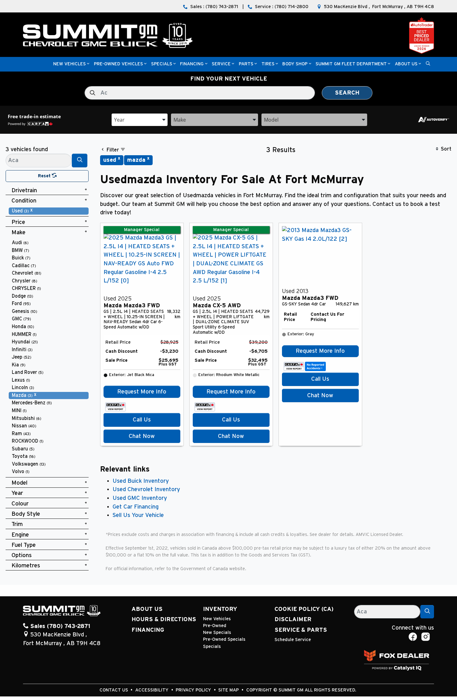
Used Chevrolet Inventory (146, 489)
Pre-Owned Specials (224, 639)
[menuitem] (49, 211)
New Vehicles (217, 619)
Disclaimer (293, 619)
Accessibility (152, 690)
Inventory (220, 609)
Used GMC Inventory (140, 498)
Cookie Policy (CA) (304, 609)
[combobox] (139, 119)
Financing (148, 630)
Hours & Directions (164, 619)
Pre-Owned (214, 625)
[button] (69, 64)
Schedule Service (293, 639)
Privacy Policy (194, 690)
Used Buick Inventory (141, 481)
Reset (45, 176)
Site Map (229, 690)
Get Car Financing (136, 507)
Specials (212, 646)
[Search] (79, 160)
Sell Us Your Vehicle (138, 515)
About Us (147, 609)
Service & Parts (301, 630)
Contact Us (114, 690)
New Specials (217, 632)
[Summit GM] (108, 35)
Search (347, 93)
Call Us (142, 420)
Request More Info (141, 392)
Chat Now (142, 436)
